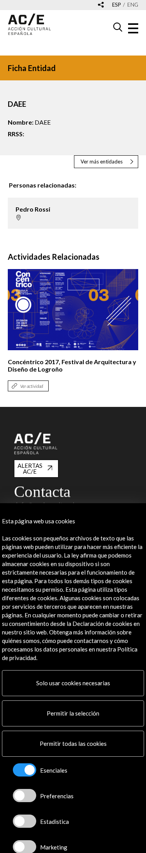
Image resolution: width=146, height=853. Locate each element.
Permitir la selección (73, 713)
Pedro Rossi (33, 209)
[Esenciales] (24, 770)
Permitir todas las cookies (73, 743)
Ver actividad (31, 386)
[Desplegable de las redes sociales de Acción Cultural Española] (101, 5)
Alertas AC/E (30, 468)
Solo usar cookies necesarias (73, 682)
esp (116, 4)
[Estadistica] (24, 821)
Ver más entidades (102, 161)
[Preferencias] (24, 795)
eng (132, 4)
